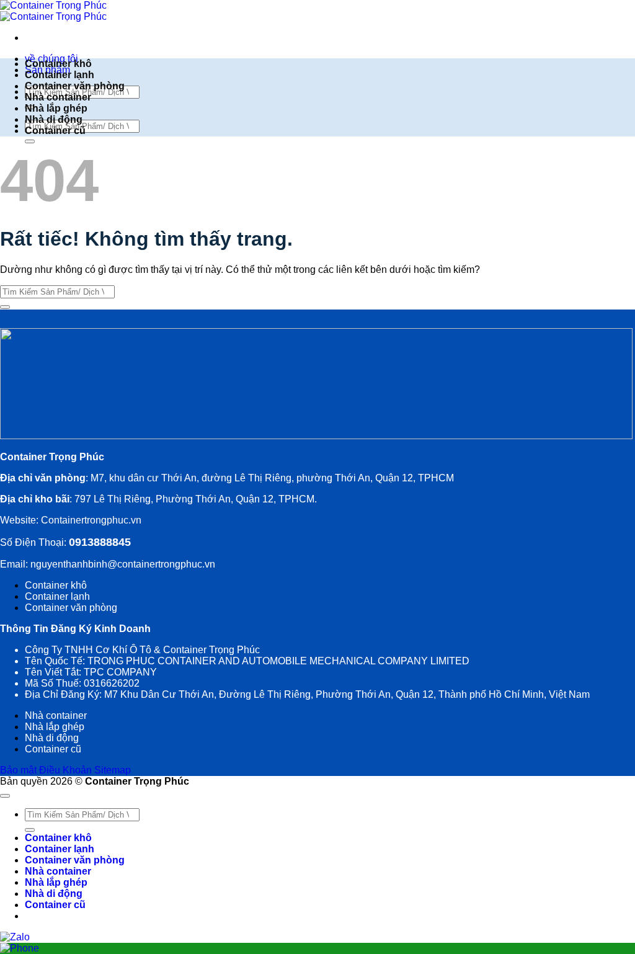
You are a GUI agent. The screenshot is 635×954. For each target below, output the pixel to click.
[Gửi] (30, 141)
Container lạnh (59, 74)
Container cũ (55, 130)
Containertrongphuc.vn (89, 520)
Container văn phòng (75, 86)
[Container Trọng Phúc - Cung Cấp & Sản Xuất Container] (53, 11)
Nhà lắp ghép (56, 108)
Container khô (58, 63)
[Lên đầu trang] (5, 796)
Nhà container (58, 97)
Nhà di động (53, 119)
